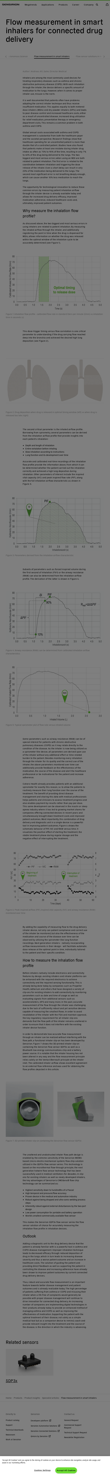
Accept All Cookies (66, 1470)
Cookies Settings (42, 1470)
